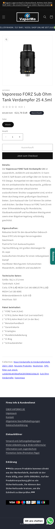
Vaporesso (20, 377)
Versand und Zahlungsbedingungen (23, 440)
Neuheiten (38, 365)
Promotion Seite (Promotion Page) (22, 452)
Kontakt (10, 417)
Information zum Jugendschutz (21, 448)
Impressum (11, 413)
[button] (3, 17)
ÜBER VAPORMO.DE (15, 409)
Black (9, 125)
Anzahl (5, 131)
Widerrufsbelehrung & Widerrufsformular (26, 444)
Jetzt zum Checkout (27, 155)
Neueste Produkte (23, 365)
